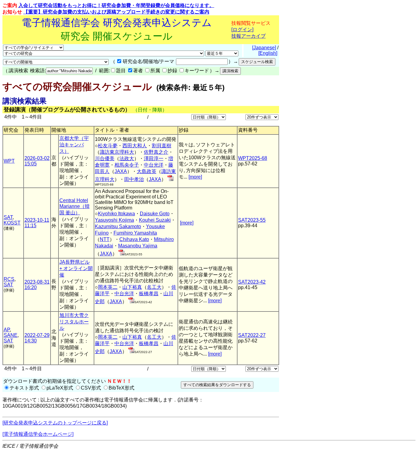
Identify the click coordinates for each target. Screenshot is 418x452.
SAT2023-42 (252, 281)
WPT (9, 161)
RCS (9, 279)
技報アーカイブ (248, 36)
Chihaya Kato (134, 239)
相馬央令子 (126, 165)
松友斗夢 (108, 145)
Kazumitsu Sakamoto (118, 226)
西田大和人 (134, 145)
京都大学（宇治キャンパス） (74, 145)
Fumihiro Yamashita (135, 232)
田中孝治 (134, 179)
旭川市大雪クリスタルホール (74, 322)
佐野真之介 (156, 152)
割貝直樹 (161, 145)
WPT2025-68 (252, 158)
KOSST (12, 222)
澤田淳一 (153, 158)
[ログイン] (242, 29)
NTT (105, 239)
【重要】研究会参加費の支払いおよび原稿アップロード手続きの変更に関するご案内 (116, 11)
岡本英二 (108, 287)
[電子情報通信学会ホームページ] (37, 434)
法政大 (126, 158)
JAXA (120, 171)
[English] (267, 53)
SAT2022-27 (252, 335)
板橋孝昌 (149, 293)
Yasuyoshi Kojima (114, 220)
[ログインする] (170, 179)
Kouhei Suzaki (155, 220)
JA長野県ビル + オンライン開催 (76, 268)
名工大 (154, 287)
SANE (10, 335)
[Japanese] (264, 47)
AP (7, 329)
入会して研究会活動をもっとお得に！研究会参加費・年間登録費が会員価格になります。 (116, 5)
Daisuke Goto (155, 213)
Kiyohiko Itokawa (116, 213)
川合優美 (104, 158)
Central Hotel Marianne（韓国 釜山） (74, 206)
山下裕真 (132, 287)
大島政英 (146, 171)
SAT (8, 217)
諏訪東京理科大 (117, 152)
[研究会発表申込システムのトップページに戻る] (55, 422)
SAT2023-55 (252, 220)
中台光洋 (153, 165)
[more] (195, 176)
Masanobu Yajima (137, 245)
